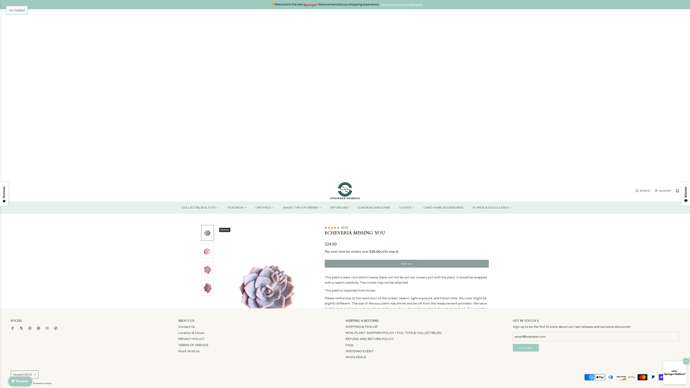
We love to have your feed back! (401, 4)
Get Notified (17, 10)
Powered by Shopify (42, 383)
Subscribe (526, 347)
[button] (674, 372)
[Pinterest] (38, 328)
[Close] (686, 361)
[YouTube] (47, 328)
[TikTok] (56, 328)
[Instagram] (30, 328)
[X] (21, 328)
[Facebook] (13, 328)
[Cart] (677, 191)
